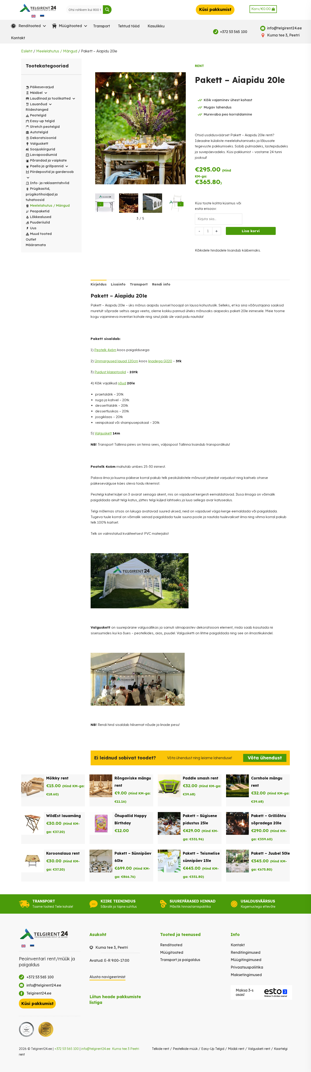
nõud (122, 383)
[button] (27, 26)
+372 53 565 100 (66, 1049)
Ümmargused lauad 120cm (116, 361)
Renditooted (171, 945)
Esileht (26, 51)
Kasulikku (156, 26)
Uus (33, 228)
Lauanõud (38, 104)
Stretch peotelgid (45, 126)
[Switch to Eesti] (42, 16)
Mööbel (36, 92)
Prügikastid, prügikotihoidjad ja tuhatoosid (42, 194)
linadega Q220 (160, 361)
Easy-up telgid (42, 121)
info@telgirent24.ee (95, 1049)
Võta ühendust (265, 758)
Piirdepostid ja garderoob (52, 172)
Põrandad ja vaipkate (48, 160)
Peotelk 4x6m (105, 350)
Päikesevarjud (42, 87)
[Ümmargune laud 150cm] (105, 203)
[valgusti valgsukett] (128, 203)
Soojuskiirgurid (42, 149)
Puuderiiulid (40, 222)
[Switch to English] (33, 16)
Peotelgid (38, 115)
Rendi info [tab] (161, 284)
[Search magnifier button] (107, 9)
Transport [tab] (139, 284)
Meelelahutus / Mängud (56, 51)
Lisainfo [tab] (118, 284)
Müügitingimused (246, 959)
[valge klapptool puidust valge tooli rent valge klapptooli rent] (176, 203)
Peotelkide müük (185, 1049)
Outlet (31, 239)
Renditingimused (245, 952)
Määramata (36, 245)
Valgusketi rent (259, 1049)
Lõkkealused (40, 217)
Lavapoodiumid (43, 154)
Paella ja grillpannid (47, 166)
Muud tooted (41, 233)
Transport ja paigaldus (180, 959)
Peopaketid (39, 211)
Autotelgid (39, 132)
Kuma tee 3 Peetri (125, 1049)
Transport (101, 26)
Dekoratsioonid (43, 138)
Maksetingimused (246, 974)
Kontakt (18, 38)
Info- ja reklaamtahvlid (49, 183)
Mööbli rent (236, 1049)
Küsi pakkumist (215, 9)
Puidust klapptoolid (110, 372)
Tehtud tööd (129, 26)
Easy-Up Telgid (212, 1049)
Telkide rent (160, 1049)
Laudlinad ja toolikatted (50, 98)
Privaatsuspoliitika (247, 967)
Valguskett (39, 143)
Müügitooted (171, 952)
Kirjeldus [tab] (99, 284)
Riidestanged (37, 109)
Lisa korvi (251, 231)
